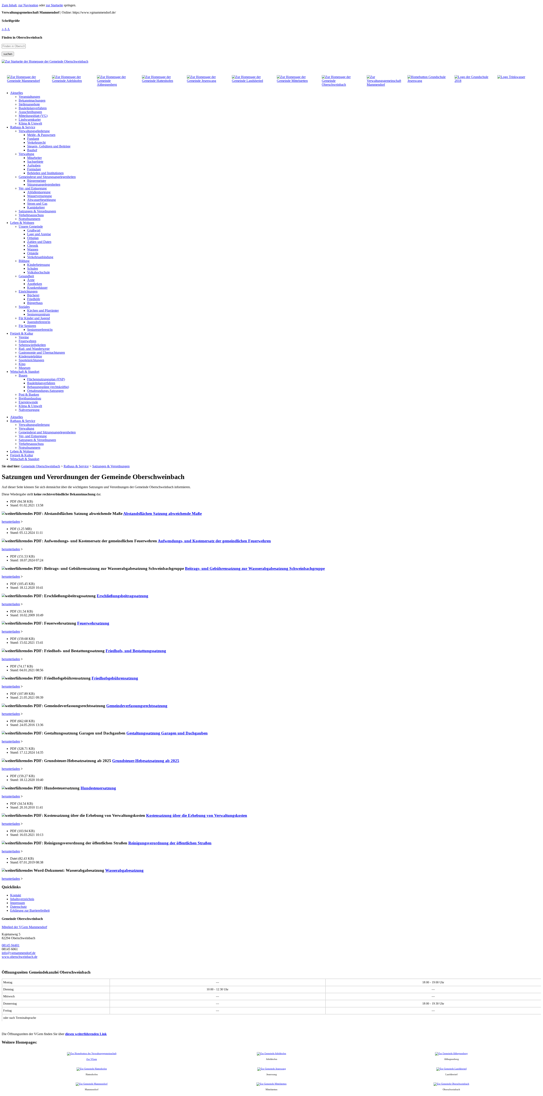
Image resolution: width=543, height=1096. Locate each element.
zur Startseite (54, 5)
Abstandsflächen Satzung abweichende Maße (162, 513)
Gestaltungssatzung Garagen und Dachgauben (167, 733)
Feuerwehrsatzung (93, 623)
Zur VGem (91, 1059)
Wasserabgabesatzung (124, 870)
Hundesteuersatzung (98, 788)
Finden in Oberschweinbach (22, 37)
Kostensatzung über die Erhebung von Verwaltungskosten (196, 815)
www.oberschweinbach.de (19, 957)
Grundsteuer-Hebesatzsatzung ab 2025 (145, 760)
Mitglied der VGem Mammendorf (24, 927)
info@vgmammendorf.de (18, 953)
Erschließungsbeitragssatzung (122, 596)
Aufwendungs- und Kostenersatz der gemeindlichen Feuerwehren (214, 541)
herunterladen (11, 521)
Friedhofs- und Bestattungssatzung (136, 651)
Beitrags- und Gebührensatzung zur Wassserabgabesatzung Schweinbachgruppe (255, 568)
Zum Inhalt (9, 5)
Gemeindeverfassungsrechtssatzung (136, 706)
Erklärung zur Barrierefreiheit (30, 910)
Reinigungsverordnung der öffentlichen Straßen (169, 843)
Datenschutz (18, 906)
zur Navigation (28, 5)
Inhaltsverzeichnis (22, 899)
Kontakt (15, 895)
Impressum (17, 903)
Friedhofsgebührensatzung (115, 678)
